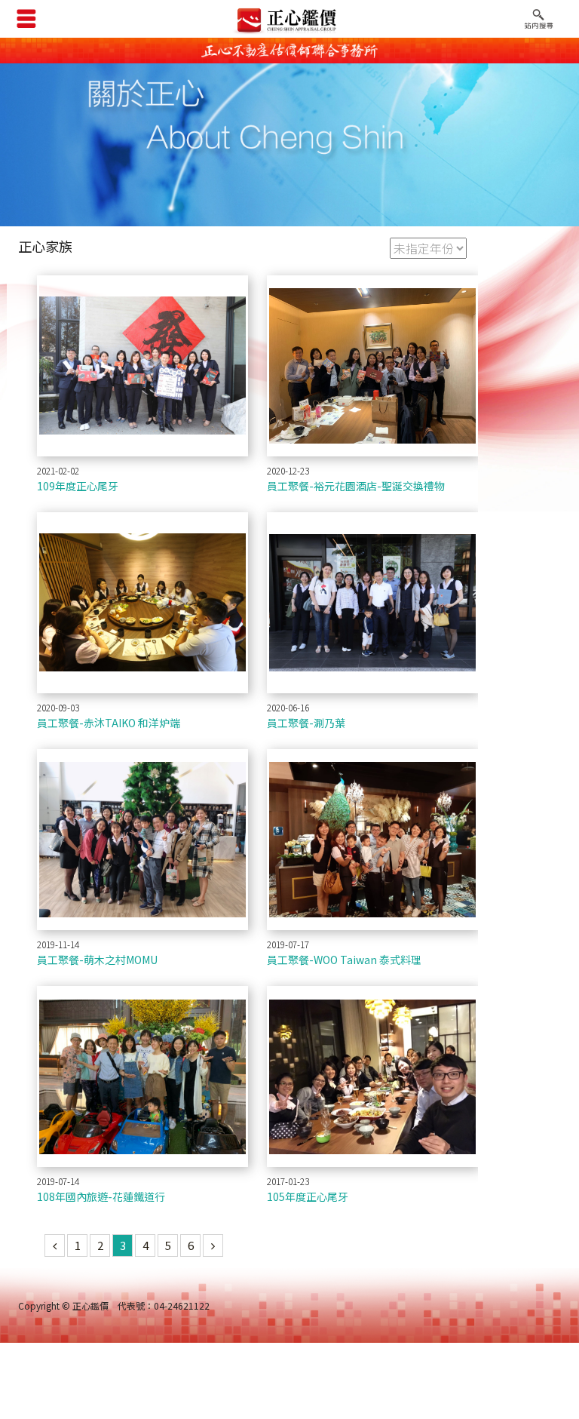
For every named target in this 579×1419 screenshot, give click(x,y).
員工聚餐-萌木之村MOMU (97, 959)
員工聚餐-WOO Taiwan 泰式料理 (344, 959)
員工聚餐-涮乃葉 (306, 722)
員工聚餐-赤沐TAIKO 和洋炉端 (108, 722)
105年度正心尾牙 (307, 1196)
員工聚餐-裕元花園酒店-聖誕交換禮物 (356, 485)
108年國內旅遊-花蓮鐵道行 (101, 1196)
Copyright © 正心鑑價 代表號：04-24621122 (114, 1305)
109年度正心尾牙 (77, 485)
